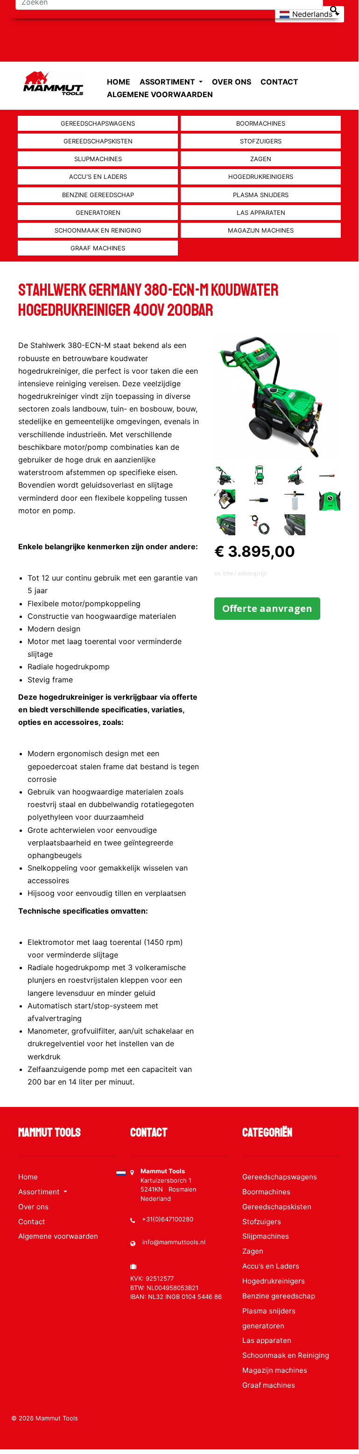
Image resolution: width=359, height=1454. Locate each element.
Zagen (260, 159)
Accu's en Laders (98, 176)
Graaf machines (97, 248)
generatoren (98, 212)
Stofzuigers (261, 141)
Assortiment (168, 81)
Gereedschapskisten (98, 141)
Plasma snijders (261, 195)
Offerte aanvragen (267, 608)
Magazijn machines (261, 230)
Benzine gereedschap (98, 195)
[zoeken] (334, 9)
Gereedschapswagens (98, 123)
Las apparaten (261, 212)
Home (118, 81)
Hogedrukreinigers (260, 176)
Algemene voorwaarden (160, 94)
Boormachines (260, 123)
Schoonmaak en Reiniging (98, 230)
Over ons (231, 81)
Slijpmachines (98, 159)
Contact (279, 81)
